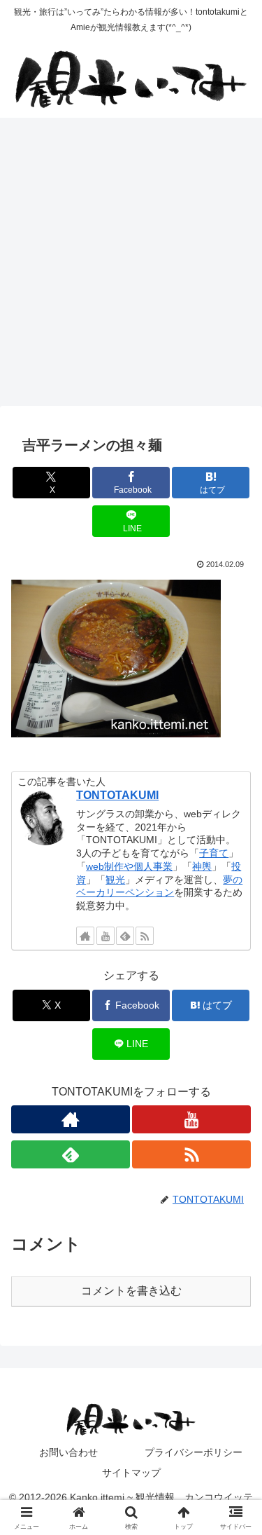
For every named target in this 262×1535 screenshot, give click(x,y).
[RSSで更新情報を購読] (145, 936)
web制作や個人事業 (129, 866)
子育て (213, 853)
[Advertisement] (131, 266)
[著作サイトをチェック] (85, 936)
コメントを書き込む (131, 1291)
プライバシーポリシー (193, 1452)
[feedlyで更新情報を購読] (125, 936)
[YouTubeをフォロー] (105, 936)
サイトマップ (131, 1472)
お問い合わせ (68, 1452)
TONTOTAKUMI (117, 795)
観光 (115, 879)
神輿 (202, 866)
